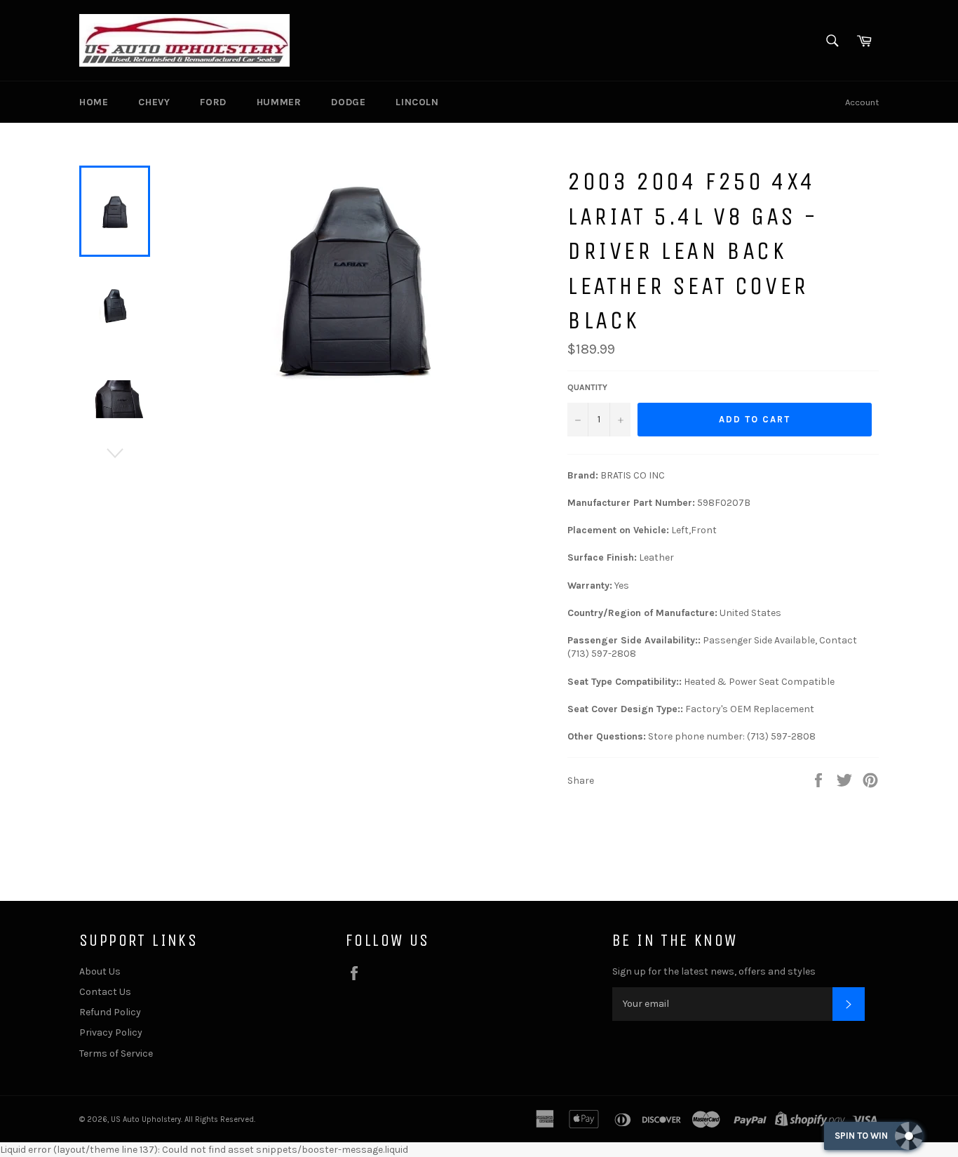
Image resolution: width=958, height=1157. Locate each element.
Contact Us (105, 992)
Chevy (154, 102)
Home (93, 102)
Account (862, 102)
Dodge (348, 102)
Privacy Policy (110, 1032)
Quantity (587, 387)
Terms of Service (116, 1053)
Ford (213, 102)
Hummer (279, 102)
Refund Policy (110, 1012)
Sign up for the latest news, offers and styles (714, 971)
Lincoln (417, 102)
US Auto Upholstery (146, 1119)
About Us (100, 971)
